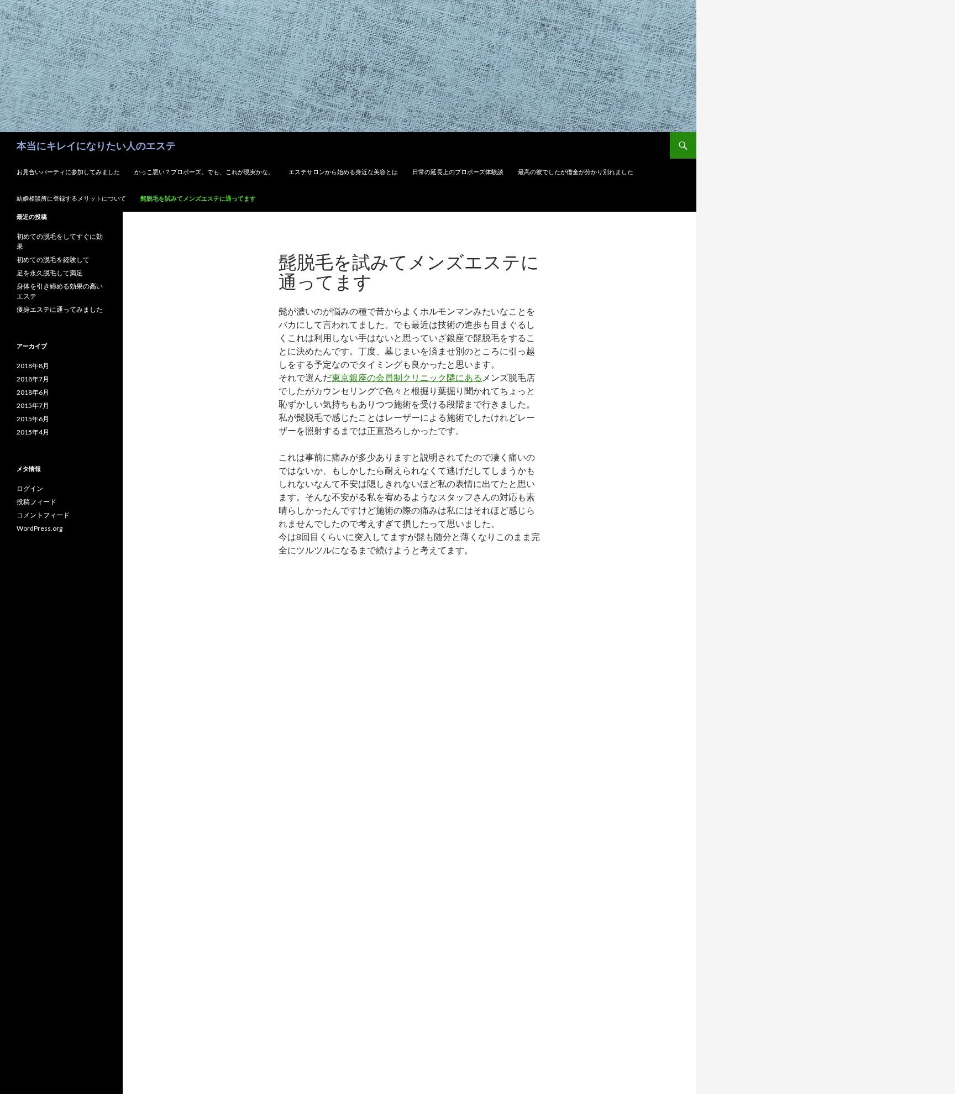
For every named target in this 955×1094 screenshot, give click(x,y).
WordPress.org (39, 528)
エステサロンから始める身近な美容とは (343, 171)
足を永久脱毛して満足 (50, 273)
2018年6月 (33, 392)
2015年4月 (33, 432)
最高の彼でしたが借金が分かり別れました (575, 171)
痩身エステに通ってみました (60, 309)
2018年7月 (33, 379)
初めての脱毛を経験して (53, 259)
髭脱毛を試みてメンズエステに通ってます (198, 198)
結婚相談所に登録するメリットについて (71, 198)
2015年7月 (33, 405)
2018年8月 (33, 366)
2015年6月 (33, 419)
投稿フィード (36, 502)
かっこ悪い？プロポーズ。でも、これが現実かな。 (204, 171)
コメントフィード (43, 515)
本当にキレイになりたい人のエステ (96, 145)
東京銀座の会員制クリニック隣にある (407, 377)
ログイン (30, 488)
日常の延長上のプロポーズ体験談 (457, 171)
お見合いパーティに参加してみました (68, 171)
